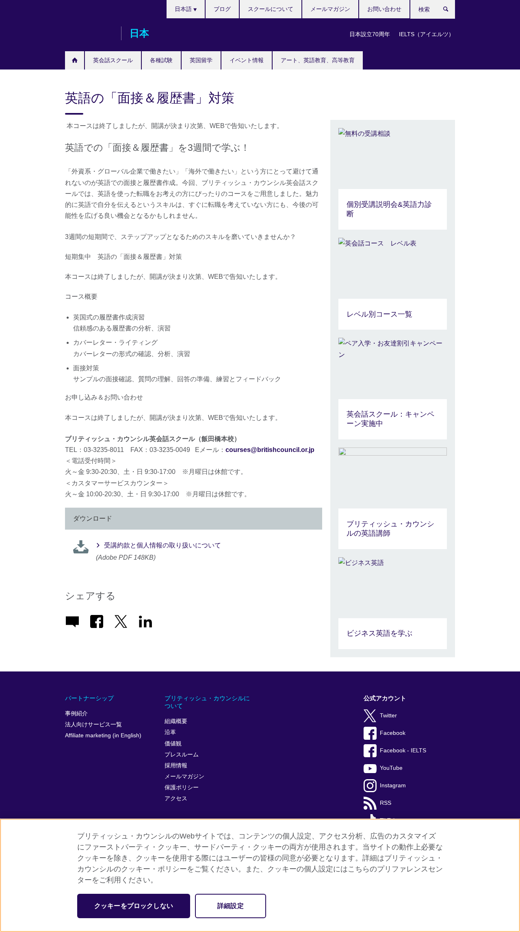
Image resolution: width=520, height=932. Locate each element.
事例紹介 (76, 713)
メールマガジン (330, 9)
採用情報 (176, 766)
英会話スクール (113, 60)
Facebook (392, 733)
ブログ (222, 9)
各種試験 (161, 60)
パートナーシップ (89, 698)
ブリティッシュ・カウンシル (89, 33)
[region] (260, 875)
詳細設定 (230, 905)
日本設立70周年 (369, 34)
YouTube (391, 768)
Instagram (393, 785)
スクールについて (270, 9)
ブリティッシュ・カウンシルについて (207, 702)
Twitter (388, 716)
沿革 (170, 732)
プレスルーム (182, 755)
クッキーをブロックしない (133, 905)
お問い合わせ (384, 9)
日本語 (184, 9)
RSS (385, 803)
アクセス (176, 798)
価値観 (173, 744)
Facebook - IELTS (403, 750)
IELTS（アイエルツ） (426, 34)
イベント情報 (247, 60)
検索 (450, 11)
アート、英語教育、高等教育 (318, 60)
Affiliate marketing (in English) (103, 735)
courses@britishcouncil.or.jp (269, 449)
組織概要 (176, 721)
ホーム (74, 60)
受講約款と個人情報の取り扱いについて (162, 545)
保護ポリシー (182, 787)
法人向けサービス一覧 (93, 724)
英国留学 (201, 60)
